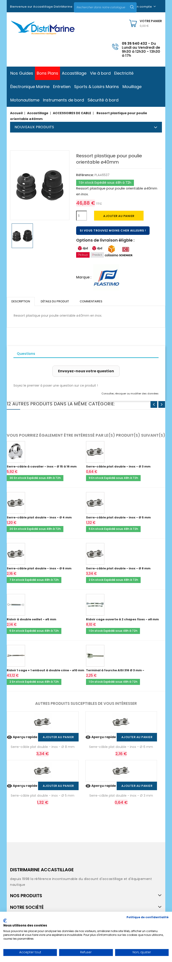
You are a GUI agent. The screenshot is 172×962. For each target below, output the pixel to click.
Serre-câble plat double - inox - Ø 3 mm (118, 466)
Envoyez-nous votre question (86, 371)
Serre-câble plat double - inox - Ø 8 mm (118, 568)
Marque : (83, 277)
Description (20, 301)
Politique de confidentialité (148, 917)
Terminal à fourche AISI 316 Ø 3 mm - (115, 670)
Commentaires (91, 301)
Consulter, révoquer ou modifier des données (130, 393)
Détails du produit (55, 301)
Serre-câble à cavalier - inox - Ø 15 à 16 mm (42, 466)
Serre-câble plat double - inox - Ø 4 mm (39, 517)
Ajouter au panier (118, 216)
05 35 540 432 (134, 43)
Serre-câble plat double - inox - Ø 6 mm (39, 568)
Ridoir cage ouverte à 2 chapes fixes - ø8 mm (122, 619)
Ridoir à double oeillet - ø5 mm (31, 619)
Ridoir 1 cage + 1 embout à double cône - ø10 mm (45, 670)
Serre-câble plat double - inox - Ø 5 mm (118, 517)
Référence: (85, 175)
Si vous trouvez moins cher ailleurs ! (113, 230)
